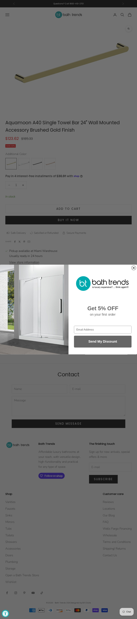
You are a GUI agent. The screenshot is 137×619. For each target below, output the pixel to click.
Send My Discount (102, 341)
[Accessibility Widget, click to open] (5, 613)
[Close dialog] (133, 268)
